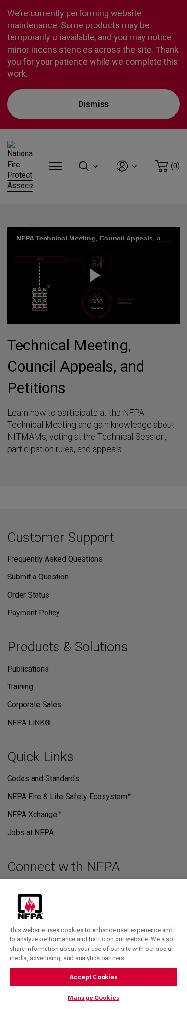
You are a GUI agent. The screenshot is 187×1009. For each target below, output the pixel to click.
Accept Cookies (94, 977)
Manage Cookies (93, 997)
